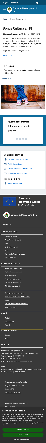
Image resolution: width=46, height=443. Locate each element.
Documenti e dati (11, 257)
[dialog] (23, 425)
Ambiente (9, 300)
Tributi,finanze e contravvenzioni (17, 296)
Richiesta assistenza (13, 392)
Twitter (18, 70)
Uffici (7, 243)
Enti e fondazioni (11, 247)
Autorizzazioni (10, 307)
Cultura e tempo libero (13, 271)
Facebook (8, 70)
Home (5, 19)
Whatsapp (28, 70)
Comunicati (9, 321)
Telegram (39, 70)
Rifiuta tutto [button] (23, 435)
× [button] (43, 409)
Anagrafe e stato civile (13, 268)
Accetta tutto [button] (23, 430)
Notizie (7, 318)
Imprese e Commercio (13, 279)
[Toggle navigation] (4, 9)
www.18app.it (8, 55)
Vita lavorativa (10, 275)
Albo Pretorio (10, 406)
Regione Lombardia (10, 2)
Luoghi (7, 335)
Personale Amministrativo (15, 254)
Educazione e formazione (14, 293)
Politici (7, 250)
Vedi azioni (5, 78)
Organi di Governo (12, 236)
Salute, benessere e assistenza (16, 303)
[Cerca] (41, 9)
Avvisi (7, 325)
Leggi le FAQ (10, 389)
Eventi (7, 338)
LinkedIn (9, 73)
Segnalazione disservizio (14, 385)
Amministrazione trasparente (16, 403)
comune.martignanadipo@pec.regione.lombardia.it (21, 369)
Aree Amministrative (13, 239)
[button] (23, 439)
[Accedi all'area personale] (37, 2)
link (3, 425)
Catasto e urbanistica (13, 282)
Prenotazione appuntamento (16, 382)
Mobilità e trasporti (12, 286)
